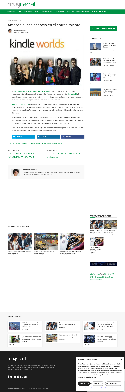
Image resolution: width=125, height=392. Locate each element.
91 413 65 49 (109, 274)
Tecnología (28, 11)
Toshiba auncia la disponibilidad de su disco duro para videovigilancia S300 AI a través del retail (31, 338)
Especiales (70, 11)
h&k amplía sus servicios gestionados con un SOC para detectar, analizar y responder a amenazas (106, 338)
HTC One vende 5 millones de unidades (64, 155)
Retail (19, 20)
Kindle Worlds (72, 94)
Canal (20, 11)
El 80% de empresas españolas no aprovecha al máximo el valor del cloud (31, 324)
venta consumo (58, 143)
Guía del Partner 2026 (83, 11)
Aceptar (82, 383)
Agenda (36, 11)
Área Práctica (59, 11)
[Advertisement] (46, 203)
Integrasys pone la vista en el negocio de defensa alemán (110, 91)
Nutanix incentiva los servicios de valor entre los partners (68, 324)
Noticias (14, 20)
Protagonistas (47, 11)
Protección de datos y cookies (92, 387)
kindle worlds (35, 143)
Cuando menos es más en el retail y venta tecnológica (68, 336)
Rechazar (96, 383)
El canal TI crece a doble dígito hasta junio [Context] (110, 45)
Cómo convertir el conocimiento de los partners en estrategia (109, 60)
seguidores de (32, 91)
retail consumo (46, 143)
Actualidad (11, 11)
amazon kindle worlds (22, 143)
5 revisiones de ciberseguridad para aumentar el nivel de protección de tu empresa (106, 324)
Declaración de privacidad (107, 387)
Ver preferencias (111, 383)
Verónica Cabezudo (30, 170)
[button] (121, 360)
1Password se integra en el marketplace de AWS (109, 75)
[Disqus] (46, 285)
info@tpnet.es (95, 274)
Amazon (11, 143)
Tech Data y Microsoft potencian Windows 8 (21, 155)
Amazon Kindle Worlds (20, 104)
